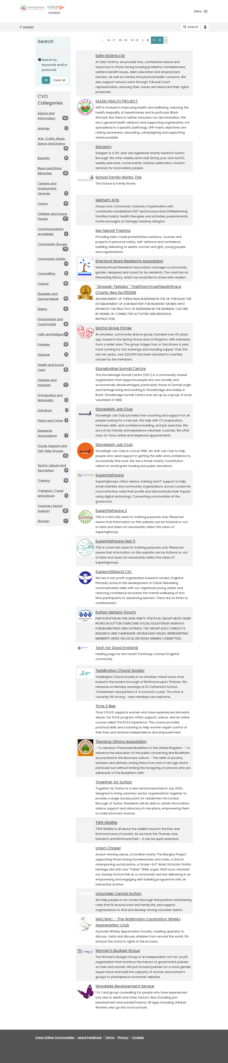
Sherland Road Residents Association (129, 261)
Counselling (46, 273)
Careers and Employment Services (47, 188)
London (28, 27)
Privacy (123, 1037)
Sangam (103, 146)
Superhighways (109, 475)
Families (44, 344)
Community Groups (52, 244)
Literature (45, 410)
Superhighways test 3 (115, 541)
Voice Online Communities (54, 1037)
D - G (123, 40)
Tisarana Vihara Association (121, 741)
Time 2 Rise (105, 706)
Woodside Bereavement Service (124, 986)
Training (44, 480)
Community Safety (52, 259)
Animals (44, 128)
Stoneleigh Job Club (114, 409)
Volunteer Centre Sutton (118, 893)
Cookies (138, 1037)
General (44, 355)
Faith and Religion (51, 334)
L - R (146, 40)
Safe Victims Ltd (110, 55)
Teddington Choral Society (120, 670)
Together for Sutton (113, 782)
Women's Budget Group (117, 950)
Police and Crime (50, 420)
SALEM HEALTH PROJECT (116, 101)
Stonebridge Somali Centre (120, 368)
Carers (43, 204)
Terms (110, 1037)
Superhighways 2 (111, 510)
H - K (134, 40)
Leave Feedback (90, 1037)
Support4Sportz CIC (113, 571)
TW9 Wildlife (106, 822)
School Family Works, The (118, 177)
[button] (200, 11)
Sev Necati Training (113, 230)
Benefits (44, 158)
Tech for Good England (116, 647)
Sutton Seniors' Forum (115, 612)
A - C (111, 40)
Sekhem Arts (107, 200)
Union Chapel (108, 848)
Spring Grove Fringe (113, 328)
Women (43, 521)
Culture (43, 284)
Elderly (42, 309)
